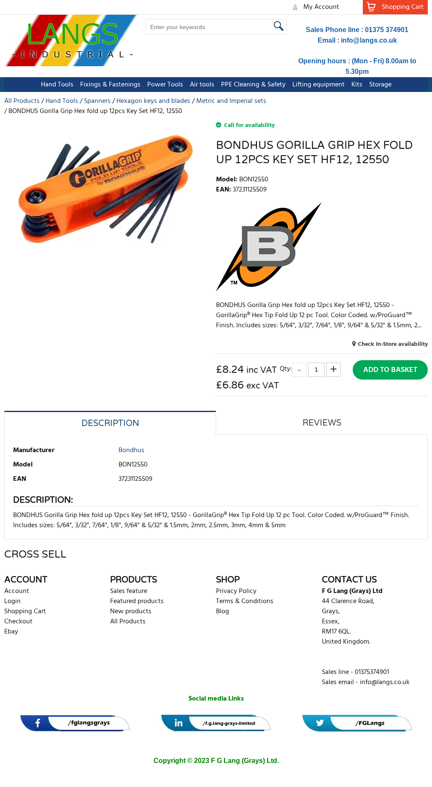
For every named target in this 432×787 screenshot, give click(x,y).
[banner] (75, 723)
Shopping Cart (25, 611)
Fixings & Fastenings (110, 84)
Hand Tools (57, 84)
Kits (356, 84)
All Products (128, 621)
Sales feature (128, 591)
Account (16, 591)
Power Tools (165, 84)
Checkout (18, 621)
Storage (380, 84)
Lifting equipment (318, 84)
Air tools (202, 84)
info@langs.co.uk (369, 40)
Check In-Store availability (393, 344)
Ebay (11, 631)
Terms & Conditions (244, 601)
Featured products (137, 601)
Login (12, 601)
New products (130, 611)
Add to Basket (390, 370)
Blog (222, 611)
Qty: (286, 369)
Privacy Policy (236, 591)
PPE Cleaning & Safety (253, 84)
